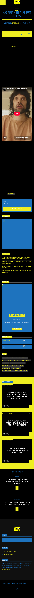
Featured (5, 386)
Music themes (15, 368)
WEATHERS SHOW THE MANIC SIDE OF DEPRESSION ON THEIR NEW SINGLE (16, 271)
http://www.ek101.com (10, 551)
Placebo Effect (7, 370)
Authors (24, 358)
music (22, 365)
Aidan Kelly (6, 358)
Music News (6, 368)
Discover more (6, 569)
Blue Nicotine (7, 360)
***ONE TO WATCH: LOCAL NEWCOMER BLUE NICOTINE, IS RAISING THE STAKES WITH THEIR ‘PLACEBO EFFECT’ (16, 258)
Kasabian (13, 46)
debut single (26, 360)
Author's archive (17, 209)
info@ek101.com (8, 554)
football (5, 363)
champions (16, 360)
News (16, 10)
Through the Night (8, 346)
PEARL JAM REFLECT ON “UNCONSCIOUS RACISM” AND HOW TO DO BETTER (17, 267)
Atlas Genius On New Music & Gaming (11, 275)
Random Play (6, 341)
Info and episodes (17, 329)
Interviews (21, 363)
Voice (25, 370)
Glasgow (13, 363)
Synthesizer (18, 370)
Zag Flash (15, 23)
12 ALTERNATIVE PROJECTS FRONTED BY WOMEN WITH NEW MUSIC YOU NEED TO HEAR (16, 262)
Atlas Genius (16, 358)
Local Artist (14, 365)
